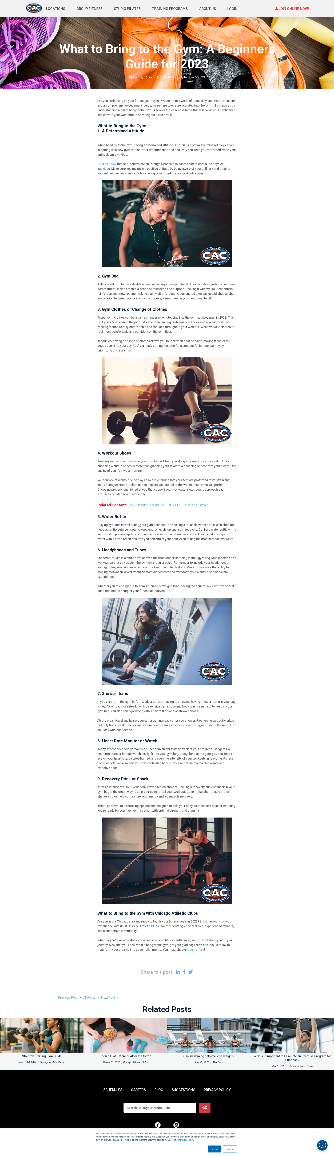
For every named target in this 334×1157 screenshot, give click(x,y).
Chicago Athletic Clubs (160, 77)
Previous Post (68, 997)
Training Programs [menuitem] (170, 9)
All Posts (89, 997)
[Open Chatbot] (322, 1145)
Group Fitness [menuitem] (89, 9)
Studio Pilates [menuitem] (127, 9)
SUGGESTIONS (183, 1090)
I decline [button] (230, 1148)
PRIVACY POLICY (217, 1090)
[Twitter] (190, 972)
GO (204, 1107)
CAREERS (138, 1090)
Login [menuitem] (232, 9)
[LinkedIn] (178, 972)
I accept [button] (214, 1148)
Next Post (108, 997)
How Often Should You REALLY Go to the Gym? (168, 505)
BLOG (158, 1090)
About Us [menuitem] (207, 9)
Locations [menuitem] (55, 9)
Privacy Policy (186, 1139)
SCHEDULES (112, 1090)
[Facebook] (184, 972)
